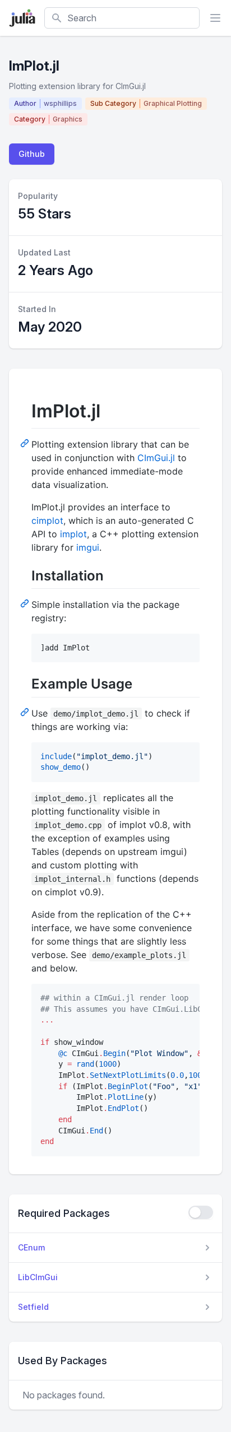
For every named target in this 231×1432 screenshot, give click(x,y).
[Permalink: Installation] (25, 603)
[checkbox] (200, 1212)
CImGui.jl (156, 457)
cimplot (47, 520)
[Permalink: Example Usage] (25, 711)
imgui (87, 547)
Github (32, 154)
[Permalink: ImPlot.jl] (25, 443)
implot (73, 534)
